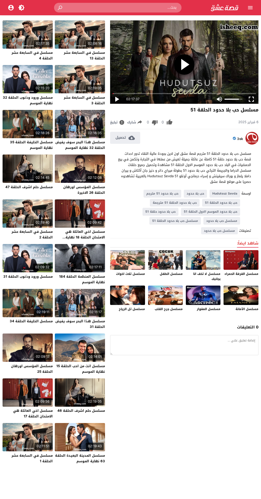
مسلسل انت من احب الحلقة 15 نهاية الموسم (80, 369)
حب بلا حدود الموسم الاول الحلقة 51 (210, 211)
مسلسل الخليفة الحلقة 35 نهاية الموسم (31, 145)
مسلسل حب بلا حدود (221, 221)
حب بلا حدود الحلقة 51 (221, 203)
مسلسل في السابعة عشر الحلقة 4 (32, 55)
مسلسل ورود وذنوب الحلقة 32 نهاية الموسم (28, 100)
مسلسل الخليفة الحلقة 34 (31, 321)
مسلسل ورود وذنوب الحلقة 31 (28, 276)
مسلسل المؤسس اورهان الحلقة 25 (32, 369)
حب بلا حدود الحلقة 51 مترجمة (175, 203)
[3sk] (251, 143)
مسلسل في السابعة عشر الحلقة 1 (32, 458)
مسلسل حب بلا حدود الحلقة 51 (175, 221)
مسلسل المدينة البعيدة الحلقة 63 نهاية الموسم (80, 458)
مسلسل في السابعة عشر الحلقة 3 (84, 100)
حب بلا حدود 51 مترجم (162, 193)
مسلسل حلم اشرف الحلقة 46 (81, 410)
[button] (60, 7)
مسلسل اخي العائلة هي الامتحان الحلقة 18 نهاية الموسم (85, 237)
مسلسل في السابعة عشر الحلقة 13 (84, 55)
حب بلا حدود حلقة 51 (160, 211)
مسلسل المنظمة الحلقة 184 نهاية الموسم (82, 279)
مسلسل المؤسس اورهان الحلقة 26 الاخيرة (84, 190)
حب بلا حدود (195, 193)
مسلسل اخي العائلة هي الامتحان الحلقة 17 (33, 413)
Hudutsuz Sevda (224, 193)
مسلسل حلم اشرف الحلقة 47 (29, 187)
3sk (240, 139)
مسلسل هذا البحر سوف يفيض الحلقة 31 (80, 324)
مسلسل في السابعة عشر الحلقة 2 (32, 234)
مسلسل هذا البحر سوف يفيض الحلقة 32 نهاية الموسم (80, 145)
